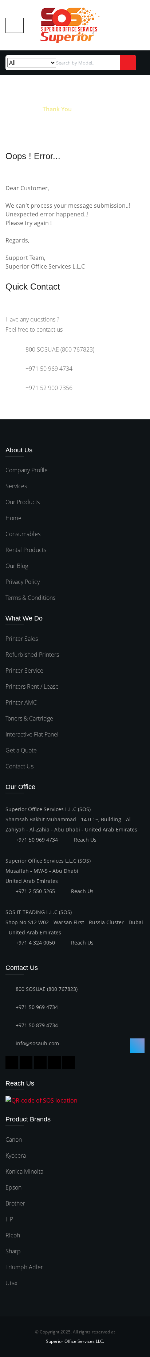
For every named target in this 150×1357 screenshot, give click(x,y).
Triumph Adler (24, 1267)
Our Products (22, 502)
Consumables (22, 534)
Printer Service (24, 671)
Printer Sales (21, 639)
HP (9, 1219)
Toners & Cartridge (29, 718)
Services (16, 486)
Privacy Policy (22, 582)
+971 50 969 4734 (37, 839)
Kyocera (15, 1155)
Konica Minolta (24, 1171)
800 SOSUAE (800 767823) (47, 988)
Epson (13, 1187)
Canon (13, 1140)
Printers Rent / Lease (32, 686)
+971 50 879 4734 (37, 1025)
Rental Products (25, 550)
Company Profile (26, 470)
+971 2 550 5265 (35, 891)
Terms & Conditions (30, 598)
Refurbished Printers (32, 655)
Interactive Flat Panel (32, 734)
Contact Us (19, 766)
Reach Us (85, 839)
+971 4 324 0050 (35, 942)
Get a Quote (21, 750)
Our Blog (16, 566)
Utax (11, 1283)
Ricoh (12, 1235)
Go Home (18, 109)
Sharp (13, 1251)
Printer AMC (21, 702)
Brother (15, 1203)
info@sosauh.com (37, 1043)
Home (13, 518)
